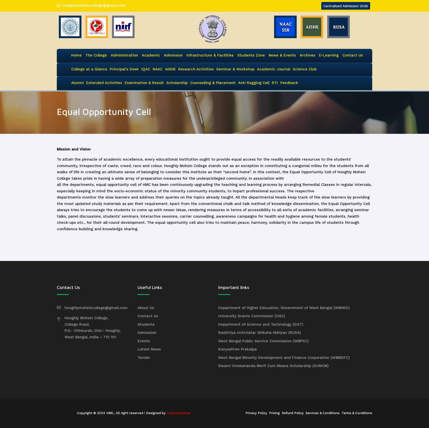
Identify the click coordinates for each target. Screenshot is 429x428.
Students (146, 324)
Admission (173, 55)
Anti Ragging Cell (253, 83)
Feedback (289, 83)
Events (144, 341)
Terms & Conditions (357, 413)
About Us (146, 308)
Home (76, 55)
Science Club (305, 69)
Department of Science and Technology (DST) (260, 324)
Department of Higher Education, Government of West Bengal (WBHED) (284, 308)
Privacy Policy (256, 413)
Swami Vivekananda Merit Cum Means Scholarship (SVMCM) (273, 366)
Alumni (77, 83)
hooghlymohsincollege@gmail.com (94, 5)
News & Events (282, 55)
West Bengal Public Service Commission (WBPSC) (263, 341)
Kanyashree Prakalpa (237, 349)
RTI (275, 83)
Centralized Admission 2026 (345, 6)
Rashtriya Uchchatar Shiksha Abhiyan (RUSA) (259, 332)
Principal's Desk (124, 69)
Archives (307, 55)
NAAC (158, 69)
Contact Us (352, 55)
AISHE (170, 69)
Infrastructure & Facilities (210, 55)
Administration (124, 55)
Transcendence (179, 413)
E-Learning (329, 55)
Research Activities (196, 69)
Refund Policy (293, 413)
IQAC (145, 69)
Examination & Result (144, 83)
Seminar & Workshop (235, 69)
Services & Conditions (323, 413)
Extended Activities (104, 83)
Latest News (149, 349)
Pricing (274, 413)
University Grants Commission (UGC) (251, 316)
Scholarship (177, 83)
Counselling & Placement (213, 83)
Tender (144, 357)
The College (96, 55)
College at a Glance (89, 69)
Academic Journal (273, 69)
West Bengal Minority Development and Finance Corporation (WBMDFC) (284, 357)
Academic (151, 55)
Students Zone (251, 55)
